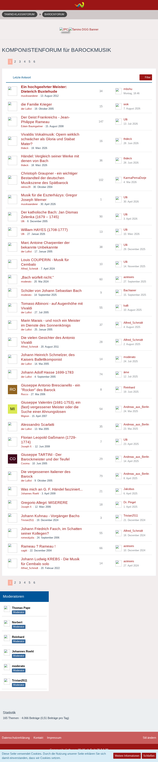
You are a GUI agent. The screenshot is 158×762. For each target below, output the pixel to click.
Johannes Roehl (30, 493)
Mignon (25, 416)
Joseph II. (26, 446)
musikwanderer (29, 95)
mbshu (128, 89)
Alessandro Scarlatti (37, 425)
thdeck (25, 148)
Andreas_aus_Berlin (136, 406)
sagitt (24, 550)
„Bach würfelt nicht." (37, 277)
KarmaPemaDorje (135, 177)
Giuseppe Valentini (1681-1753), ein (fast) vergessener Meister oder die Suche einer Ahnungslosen (51, 407)
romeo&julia (27, 537)
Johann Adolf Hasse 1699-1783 (47, 372)
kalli (126, 305)
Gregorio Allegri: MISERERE (44, 503)
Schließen (149, 755)
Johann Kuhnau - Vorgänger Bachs (50, 516)
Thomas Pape (21, 607)
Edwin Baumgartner (32, 126)
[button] (5, 5)
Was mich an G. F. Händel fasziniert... (52, 489)
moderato (26, 281)
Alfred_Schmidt (29, 268)
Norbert (17, 622)
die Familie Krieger (36, 104)
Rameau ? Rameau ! (38, 546)
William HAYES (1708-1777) (44, 230)
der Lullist (26, 108)
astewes (129, 277)
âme (126, 372)
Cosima (25, 463)
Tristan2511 (27, 520)
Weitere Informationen (127, 755)
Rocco (24, 394)
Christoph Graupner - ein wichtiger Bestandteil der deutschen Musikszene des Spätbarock (49, 178)
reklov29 (25, 187)
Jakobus (129, 489)
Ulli (125, 119)
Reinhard (129, 387)
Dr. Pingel (130, 502)
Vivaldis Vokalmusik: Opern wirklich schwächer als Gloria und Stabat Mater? (50, 139)
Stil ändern (149, 737)
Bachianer (130, 290)
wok (126, 104)
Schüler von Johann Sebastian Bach (51, 291)
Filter (147, 77)
